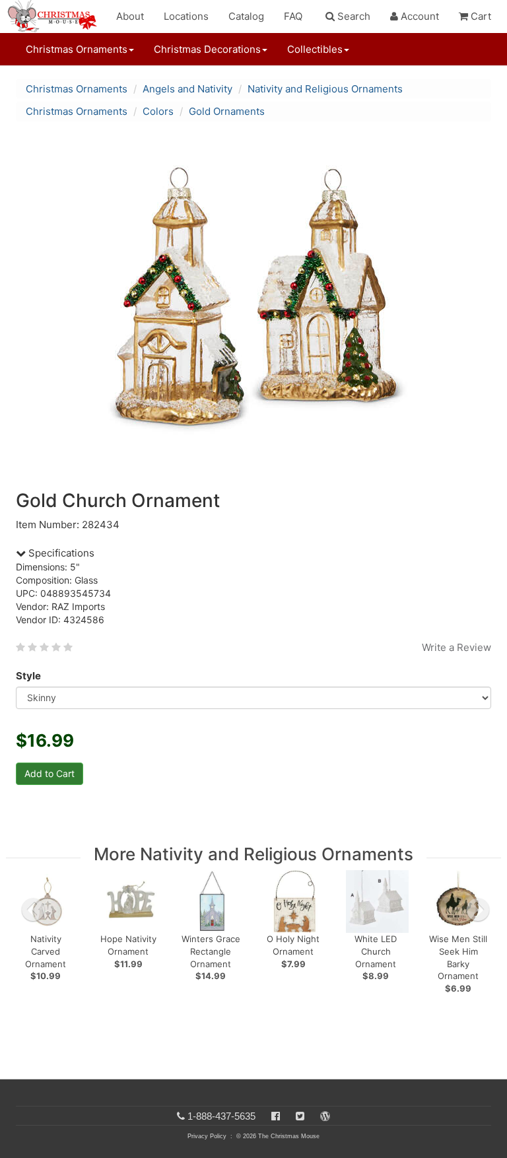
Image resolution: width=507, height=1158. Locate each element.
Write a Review (456, 647)
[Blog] (325, 1116)
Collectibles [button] (315, 49)
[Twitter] (300, 1116)
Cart (479, 16)
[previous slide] (33, 910)
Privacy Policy (206, 1136)
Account (418, 16)
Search (352, 16)
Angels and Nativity (187, 89)
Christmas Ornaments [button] (76, 49)
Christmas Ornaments (76, 89)
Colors (158, 111)
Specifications (60, 553)
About (130, 16)
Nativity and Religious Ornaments (325, 89)
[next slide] (478, 910)
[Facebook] (275, 1116)
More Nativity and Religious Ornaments (253, 854)
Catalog (246, 16)
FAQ (293, 16)
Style (28, 675)
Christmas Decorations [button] (207, 49)
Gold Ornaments (227, 111)
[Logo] (56, 16)
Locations (186, 16)
